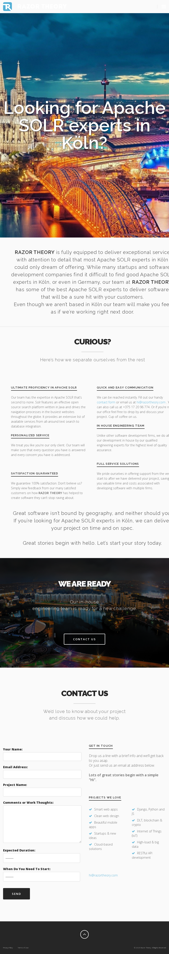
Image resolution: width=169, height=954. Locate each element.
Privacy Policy (8, 947)
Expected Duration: (19, 850)
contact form (106, 402)
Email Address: (15, 767)
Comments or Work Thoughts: (28, 802)
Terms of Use (23, 947)
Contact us (84, 639)
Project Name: (15, 785)
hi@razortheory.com (151, 402)
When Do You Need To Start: (26, 869)
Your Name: (12, 749)
